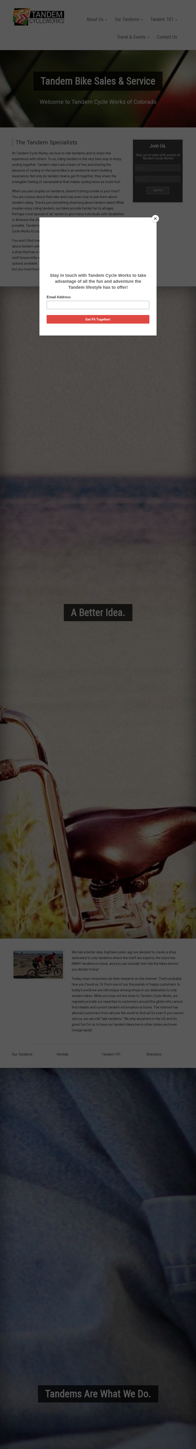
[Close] (155, 218)
